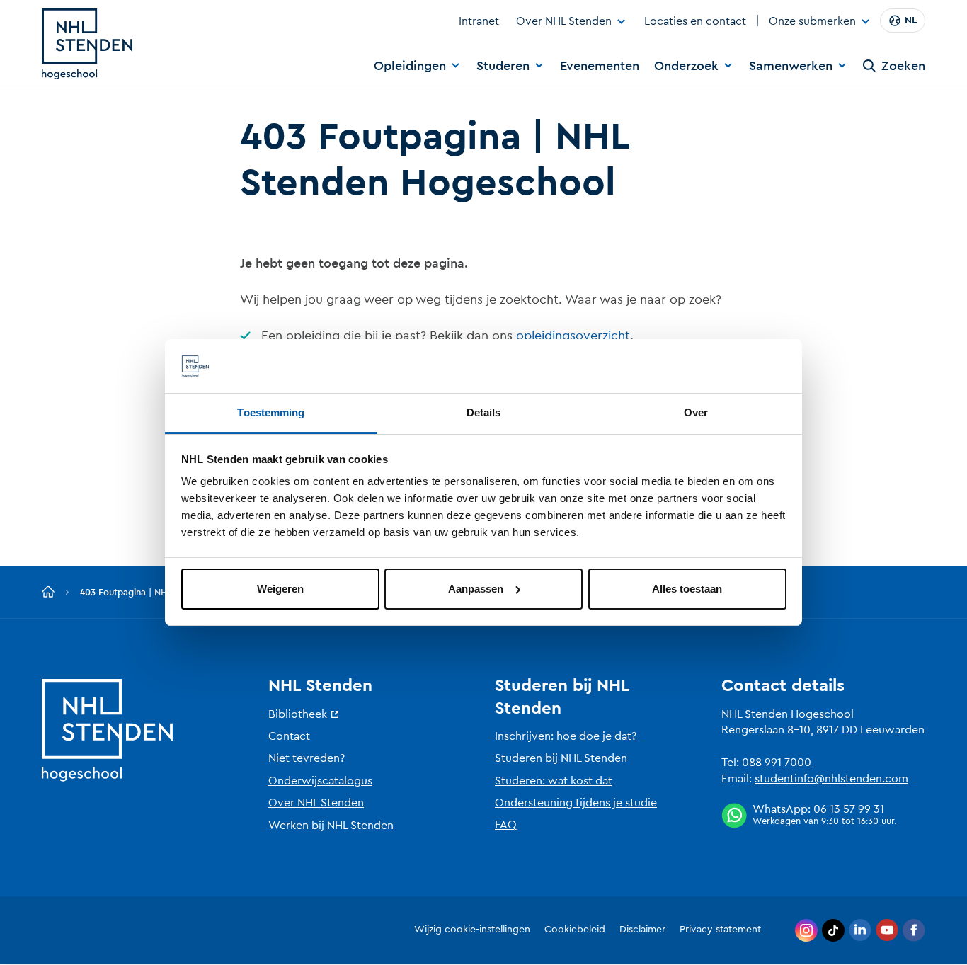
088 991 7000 (776, 762)
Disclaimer (642, 930)
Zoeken (903, 65)
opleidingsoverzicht (573, 335)
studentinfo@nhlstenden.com (831, 778)
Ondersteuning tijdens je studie (576, 803)
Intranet (479, 21)
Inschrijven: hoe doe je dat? (565, 736)
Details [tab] (484, 412)
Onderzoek (686, 65)
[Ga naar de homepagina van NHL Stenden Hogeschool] (87, 43)
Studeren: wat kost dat (553, 781)
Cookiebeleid (574, 930)
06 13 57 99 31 (848, 809)
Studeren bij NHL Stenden (561, 758)
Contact (289, 736)
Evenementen (599, 65)
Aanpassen (475, 589)
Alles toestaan (687, 589)
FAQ (506, 824)
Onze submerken (812, 22)
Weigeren (280, 589)
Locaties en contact (695, 21)
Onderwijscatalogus (320, 781)
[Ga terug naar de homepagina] (48, 592)
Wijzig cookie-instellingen (472, 930)
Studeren (503, 65)
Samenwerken (790, 65)
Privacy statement (720, 930)
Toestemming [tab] (270, 412)
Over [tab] (696, 412)
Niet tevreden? (306, 758)
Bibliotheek (297, 714)
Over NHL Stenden (564, 21)
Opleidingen (410, 65)
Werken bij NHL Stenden (331, 825)
